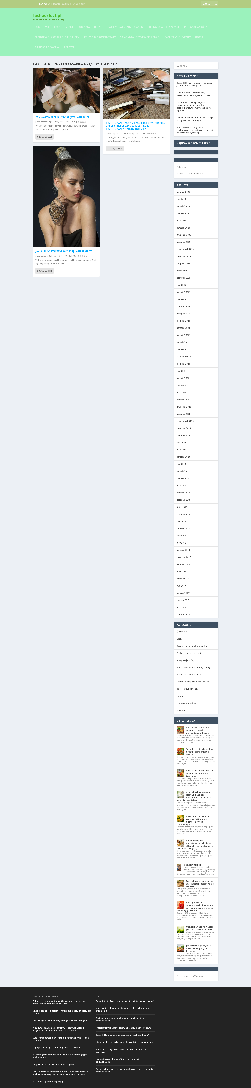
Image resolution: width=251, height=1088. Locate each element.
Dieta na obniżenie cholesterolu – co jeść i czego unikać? (124, 1042)
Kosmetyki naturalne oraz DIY (124, 27)
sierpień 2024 (183, 320)
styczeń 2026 (183, 227)
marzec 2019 (183, 478)
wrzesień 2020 (184, 428)
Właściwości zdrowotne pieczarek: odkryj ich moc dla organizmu (122, 1009)
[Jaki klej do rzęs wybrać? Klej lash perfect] (66, 196)
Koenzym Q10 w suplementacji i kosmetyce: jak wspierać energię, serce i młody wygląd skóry (195, 906)
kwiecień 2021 (183, 378)
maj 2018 (181, 521)
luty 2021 (181, 392)
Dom (37, 27)
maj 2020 (181, 442)
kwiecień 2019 (183, 471)
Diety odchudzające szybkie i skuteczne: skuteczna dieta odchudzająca (124, 1070)
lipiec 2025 (182, 270)
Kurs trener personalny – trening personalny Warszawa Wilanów (61, 1039)
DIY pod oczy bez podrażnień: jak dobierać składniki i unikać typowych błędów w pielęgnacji (195, 844)
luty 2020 (181, 449)
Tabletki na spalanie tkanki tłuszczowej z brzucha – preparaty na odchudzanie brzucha (59, 1002)
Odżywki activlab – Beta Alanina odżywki (53, 1064)
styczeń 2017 (183, 614)
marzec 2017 (183, 600)
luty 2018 (181, 542)
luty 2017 (181, 607)
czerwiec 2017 (183, 578)
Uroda (199, 37)
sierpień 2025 (183, 263)
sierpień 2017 (183, 564)
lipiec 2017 (182, 571)
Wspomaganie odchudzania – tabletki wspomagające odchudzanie (60, 1056)
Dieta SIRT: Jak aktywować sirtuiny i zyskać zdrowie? (122, 1035)
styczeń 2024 (183, 327)
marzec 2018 (183, 535)
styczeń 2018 (183, 550)
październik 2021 (185, 356)
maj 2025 (181, 285)
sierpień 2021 (183, 363)
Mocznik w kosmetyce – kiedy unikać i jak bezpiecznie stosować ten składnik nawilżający (194, 796)
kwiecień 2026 (183, 206)
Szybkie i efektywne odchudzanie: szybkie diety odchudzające (120, 1019)
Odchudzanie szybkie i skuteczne (63, 3)
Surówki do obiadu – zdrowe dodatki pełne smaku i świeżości (200, 752)
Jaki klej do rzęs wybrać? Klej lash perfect (63, 251)
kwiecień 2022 (183, 342)
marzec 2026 (183, 213)
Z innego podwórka (47, 47)
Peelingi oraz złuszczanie (164, 27)
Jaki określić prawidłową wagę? (48, 1081)
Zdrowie (69, 47)
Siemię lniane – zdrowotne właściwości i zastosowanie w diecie (200, 884)
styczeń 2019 (183, 492)
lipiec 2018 (182, 507)
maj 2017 (181, 585)
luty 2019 (181, 485)
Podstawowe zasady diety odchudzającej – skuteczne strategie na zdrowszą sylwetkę (195, 130)
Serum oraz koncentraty (100, 37)
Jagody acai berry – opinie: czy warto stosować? (57, 1047)
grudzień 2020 (184, 406)
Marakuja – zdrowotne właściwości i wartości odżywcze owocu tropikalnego (193, 820)
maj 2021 (181, 371)
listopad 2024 (183, 313)
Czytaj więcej (44, 136)
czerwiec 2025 (183, 277)
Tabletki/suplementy (178, 37)
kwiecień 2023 (183, 335)
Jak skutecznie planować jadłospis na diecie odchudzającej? (118, 1060)
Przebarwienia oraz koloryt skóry (57, 37)
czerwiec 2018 (183, 514)
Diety (97, 27)
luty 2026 (181, 220)
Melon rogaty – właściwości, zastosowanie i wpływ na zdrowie (193, 94)
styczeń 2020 (183, 456)
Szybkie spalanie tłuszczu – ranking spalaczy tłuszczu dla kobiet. (62, 1012)
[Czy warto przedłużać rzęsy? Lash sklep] (66, 90)
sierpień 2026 (183, 192)
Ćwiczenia (84, 27)
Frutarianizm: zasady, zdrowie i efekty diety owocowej (123, 1027)
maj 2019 (181, 464)
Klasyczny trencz (192, 864)
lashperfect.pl (46, 122)
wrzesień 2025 (184, 256)
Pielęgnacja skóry (195, 27)
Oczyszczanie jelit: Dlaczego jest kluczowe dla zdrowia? (200, 928)
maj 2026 (181, 199)
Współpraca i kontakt (59, 27)
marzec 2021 (183, 385)
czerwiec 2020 (183, 435)
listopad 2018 (183, 499)
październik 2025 (185, 249)
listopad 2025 (183, 242)
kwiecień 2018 (183, 528)
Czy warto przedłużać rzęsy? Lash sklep (62, 117)
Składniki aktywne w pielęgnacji (140, 37)
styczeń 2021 (183, 399)
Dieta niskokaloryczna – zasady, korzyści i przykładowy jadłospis (198, 730)
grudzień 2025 (184, 234)
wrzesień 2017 (184, 557)
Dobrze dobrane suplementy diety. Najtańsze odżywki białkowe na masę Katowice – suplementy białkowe (60, 1073)
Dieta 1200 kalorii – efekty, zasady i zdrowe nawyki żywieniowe (199, 773)
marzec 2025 (183, 299)
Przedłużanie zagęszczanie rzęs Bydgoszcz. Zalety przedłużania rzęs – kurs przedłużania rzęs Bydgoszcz (135, 126)
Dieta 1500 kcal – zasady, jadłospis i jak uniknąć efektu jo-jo (195, 84)
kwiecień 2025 (183, 292)
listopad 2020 (183, 413)
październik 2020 (185, 421)
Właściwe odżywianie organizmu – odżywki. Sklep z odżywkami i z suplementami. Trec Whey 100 (58, 1029)
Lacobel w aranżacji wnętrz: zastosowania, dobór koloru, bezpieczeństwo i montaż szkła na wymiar (194, 106)
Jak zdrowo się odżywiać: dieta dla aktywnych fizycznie (198, 948)
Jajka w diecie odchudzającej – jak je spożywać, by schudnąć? (195, 119)
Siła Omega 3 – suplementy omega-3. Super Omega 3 (60, 1020)
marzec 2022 (183, 349)
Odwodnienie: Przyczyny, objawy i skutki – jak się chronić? (125, 1001)
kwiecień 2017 (183, 593)
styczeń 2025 (183, 306)
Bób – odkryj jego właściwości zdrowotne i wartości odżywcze (122, 1050)
